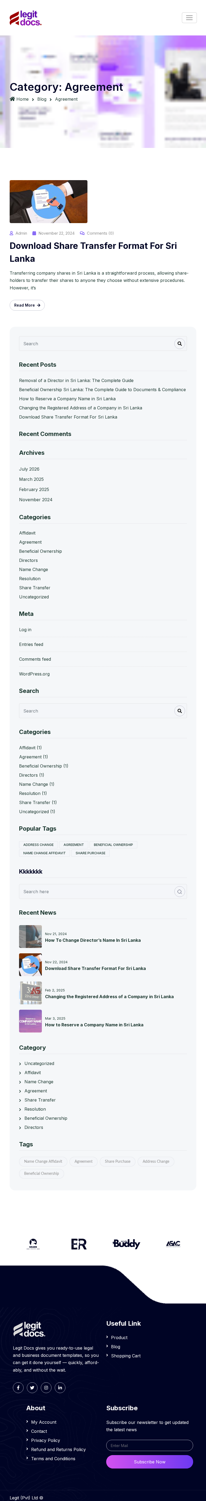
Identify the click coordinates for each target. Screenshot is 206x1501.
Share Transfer (34, 587)
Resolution (30, 578)
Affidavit (27, 533)
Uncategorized (34, 596)
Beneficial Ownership (40, 551)
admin (21, 233)
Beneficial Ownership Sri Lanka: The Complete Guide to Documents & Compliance (102, 389)
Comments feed (35, 659)
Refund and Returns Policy (58, 1449)
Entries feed (31, 644)
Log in (25, 629)
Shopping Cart (126, 1355)
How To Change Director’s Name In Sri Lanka (93, 940)
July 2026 (29, 469)
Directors (28, 560)
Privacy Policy (45, 1440)
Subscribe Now (149, 1461)
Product (119, 1337)
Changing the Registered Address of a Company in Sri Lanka (80, 407)
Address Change (38, 845)
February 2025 (34, 489)
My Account (43, 1422)
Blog (41, 99)
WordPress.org (34, 674)
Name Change (33, 569)
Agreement (30, 542)
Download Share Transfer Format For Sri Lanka (93, 252)
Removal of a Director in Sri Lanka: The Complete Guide (76, 380)
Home (22, 99)
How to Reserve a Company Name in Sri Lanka (67, 398)
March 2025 (31, 479)
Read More (25, 305)
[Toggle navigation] (189, 17)
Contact (39, 1431)
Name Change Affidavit (44, 853)
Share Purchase (90, 853)
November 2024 (36, 499)
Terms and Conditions (53, 1458)
